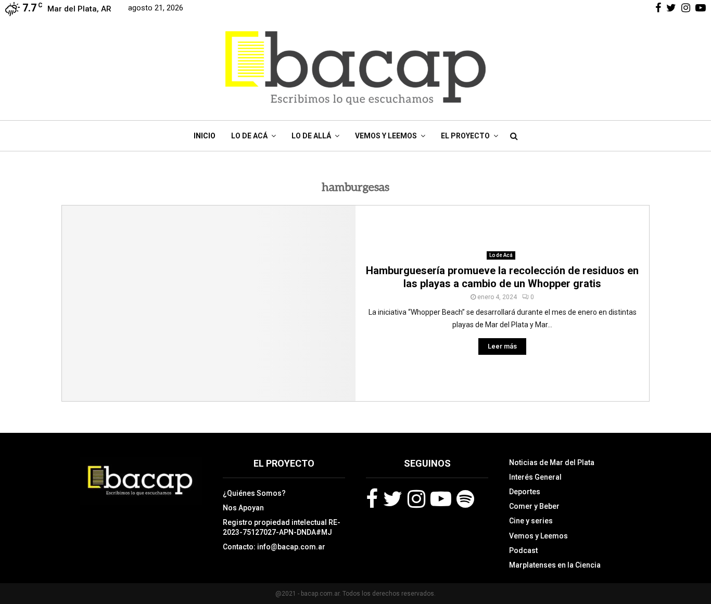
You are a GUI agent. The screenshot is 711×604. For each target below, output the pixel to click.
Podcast (523, 550)
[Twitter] (392, 499)
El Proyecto (465, 136)
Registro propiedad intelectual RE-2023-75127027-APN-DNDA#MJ (281, 527)
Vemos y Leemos (386, 136)
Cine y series (531, 521)
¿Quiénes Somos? (254, 493)
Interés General (535, 477)
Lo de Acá (249, 136)
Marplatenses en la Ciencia (555, 565)
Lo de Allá (311, 136)
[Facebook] (372, 499)
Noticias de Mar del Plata (551, 462)
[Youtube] (440, 499)
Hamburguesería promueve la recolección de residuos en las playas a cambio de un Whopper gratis (502, 277)
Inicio (204, 136)
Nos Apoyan (243, 508)
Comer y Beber (534, 506)
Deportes (524, 491)
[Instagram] (416, 499)
